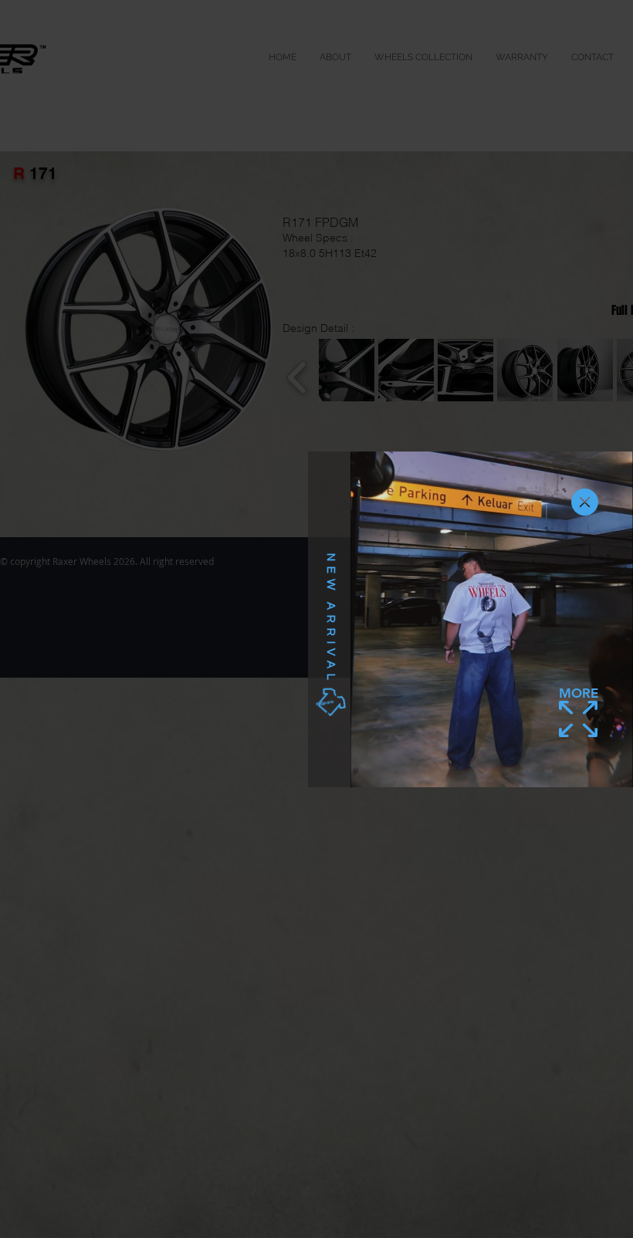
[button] (584, 502)
